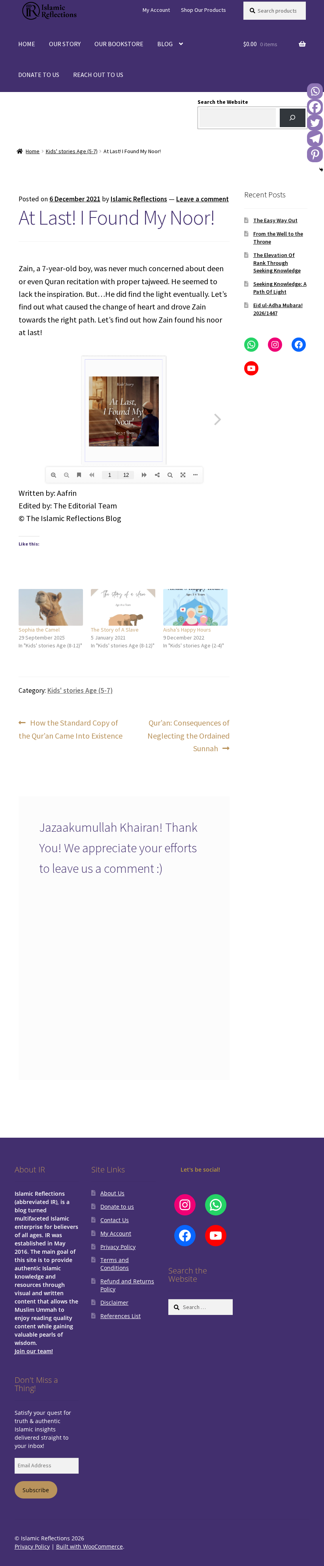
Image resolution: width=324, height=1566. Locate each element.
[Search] (292, 118)
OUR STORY (65, 44)
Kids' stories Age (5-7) (72, 151)
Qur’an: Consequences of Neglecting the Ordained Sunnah (188, 735)
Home (33, 151)
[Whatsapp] (315, 91)
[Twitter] (315, 123)
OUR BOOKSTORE (118, 44)
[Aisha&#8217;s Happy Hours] (195, 607)
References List (120, 1316)
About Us (112, 1193)
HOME (26, 44)
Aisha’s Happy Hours (187, 629)
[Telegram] (315, 138)
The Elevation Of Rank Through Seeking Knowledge (277, 262)
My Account (156, 9)
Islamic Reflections (139, 199)
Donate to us (117, 1206)
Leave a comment (202, 199)
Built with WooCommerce (89, 1546)
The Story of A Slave (115, 629)
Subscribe (36, 1490)
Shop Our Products (203, 9)
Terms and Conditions (114, 1264)
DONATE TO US (38, 75)
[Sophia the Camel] (51, 607)
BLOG (165, 44)
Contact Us (114, 1220)
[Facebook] (315, 107)
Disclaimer (114, 1302)
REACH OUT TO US (98, 75)
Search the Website (223, 101)
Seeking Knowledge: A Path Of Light (280, 287)
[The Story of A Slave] (123, 607)
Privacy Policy (118, 1247)
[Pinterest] (315, 154)
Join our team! (34, 1351)
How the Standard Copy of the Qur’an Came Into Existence (70, 728)
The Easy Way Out (275, 220)
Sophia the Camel (39, 629)
